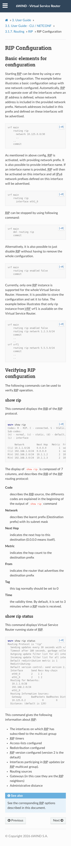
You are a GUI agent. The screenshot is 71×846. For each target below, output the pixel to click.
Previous (16, 820)
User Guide (21, 20)
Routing (14, 31)
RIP (30, 31)
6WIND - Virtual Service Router (38, 6)
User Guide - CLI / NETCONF (28, 26)
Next (57, 820)
